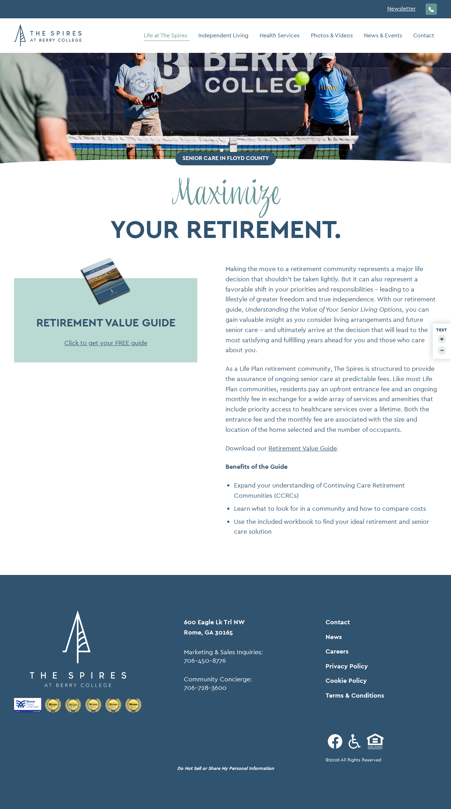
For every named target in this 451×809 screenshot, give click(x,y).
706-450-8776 (205, 660)
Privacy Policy (347, 666)
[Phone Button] (431, 9)
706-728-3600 (205, 688)
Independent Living (223, 35)
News (334, 637)
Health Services (279, 35)
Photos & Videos (332, 35)
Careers (337, 651)
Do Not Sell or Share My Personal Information (225, 768)
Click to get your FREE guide (105, 343)
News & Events (383, 35)
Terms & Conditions (355, 695)
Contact (423, 35)
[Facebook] (335, 741)
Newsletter (401, 9)
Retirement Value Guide (302, 448)
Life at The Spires (165, 35)
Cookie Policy (346, 681)
